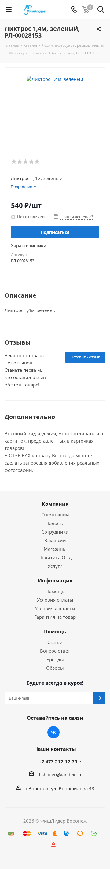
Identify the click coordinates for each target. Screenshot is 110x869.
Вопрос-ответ (55, 651)
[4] (32, 161)
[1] (14, 161)
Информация (55, 580)
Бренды (55, 659)
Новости (55, 523)
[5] (37, 161)
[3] (26, 161)
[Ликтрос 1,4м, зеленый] (55, 106)
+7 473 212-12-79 (58, 762)
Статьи (55, 642)
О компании (55, 515)
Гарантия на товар (55, 617)
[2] (20, 161)
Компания (55, 504)
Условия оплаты (55, 600)
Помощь (55, 591)
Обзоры (55, 668)
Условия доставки (55, 608)
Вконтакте (53, 732)
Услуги (55, 566)
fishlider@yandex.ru (60, 774)
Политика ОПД (55, 557)
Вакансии (55, 540)
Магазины (55, 549)
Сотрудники (55, 532)
